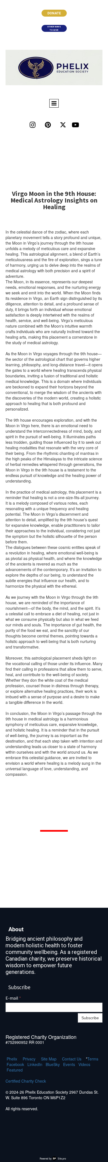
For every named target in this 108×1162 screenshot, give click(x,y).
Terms (92, 1059)
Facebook (15, 1064)
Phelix (12, 1059)
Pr (25, 1059)
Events (69, 1064)
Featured (15, 1070)
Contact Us (71, 1059)
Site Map (48, 1059)
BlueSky (53, 1064)
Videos (84, 1064)
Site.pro (62, 1158)
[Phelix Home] (54, 67)
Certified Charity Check (26, 1081)
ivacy (31, 1059)
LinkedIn (34, 1064)
